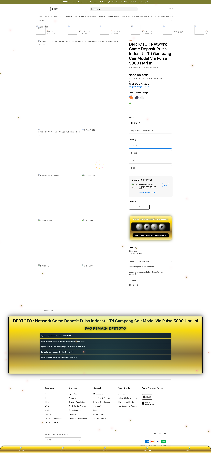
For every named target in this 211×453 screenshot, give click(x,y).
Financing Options (76, 410)
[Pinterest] (137, 285)
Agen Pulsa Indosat (164, 16)
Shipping (142, 78)
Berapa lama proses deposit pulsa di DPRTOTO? (57, 352)
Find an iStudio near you (127, 398)
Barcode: (146, 67)
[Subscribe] (78, 440)
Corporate (73, 398)
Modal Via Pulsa (149, 16)
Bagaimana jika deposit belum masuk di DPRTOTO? (59, 357)
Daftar (105, 450)
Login (63, 450)
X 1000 (134, 153)
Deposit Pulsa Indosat (56, 16)
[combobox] (114, 9)
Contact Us (97, 406)
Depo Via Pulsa (86, 16)
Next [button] (171, 2)
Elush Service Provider (78, 406)
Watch (47, 406)
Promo (21, 450)
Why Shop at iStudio (126, 402)
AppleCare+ (73, 394)
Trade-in (72, 414)
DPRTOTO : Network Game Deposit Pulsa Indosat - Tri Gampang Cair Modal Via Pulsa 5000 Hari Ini (105, 2)
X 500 (133, 161)
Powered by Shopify (159, 445)
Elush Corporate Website (127, 406)
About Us (121, 394)
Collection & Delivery (101, 398)
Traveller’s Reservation (78, 418)
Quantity (132, 201)
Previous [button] (39, 2)
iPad (46, 398)
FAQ (95, 410)
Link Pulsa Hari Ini (117, 16)
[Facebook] (130, 285)
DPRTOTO (42, 16)
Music (47, 410)
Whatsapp (147, 450)
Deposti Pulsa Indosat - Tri (142, 131)
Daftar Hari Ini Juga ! (140, 2)
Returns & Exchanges (101, 402)
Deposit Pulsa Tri (73, 16)
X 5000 (134, 145)
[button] (42, 16)
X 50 (133, 168)
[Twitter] (134, 285)
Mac (46, 394)
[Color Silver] (142, 97)
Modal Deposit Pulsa (101, 16)
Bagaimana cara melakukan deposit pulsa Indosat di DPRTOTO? (63, 341)
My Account (98, 394)
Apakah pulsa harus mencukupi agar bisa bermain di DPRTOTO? (63, 346)
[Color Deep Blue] (137, 97)
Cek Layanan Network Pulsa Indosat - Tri (150, 235)
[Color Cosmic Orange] (131, 98)
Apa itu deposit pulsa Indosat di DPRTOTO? (56, 336)
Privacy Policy (99, 414)
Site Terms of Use (100, 418)
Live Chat (189, 450)
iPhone (47, 402)
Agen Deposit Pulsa (134, 16)
